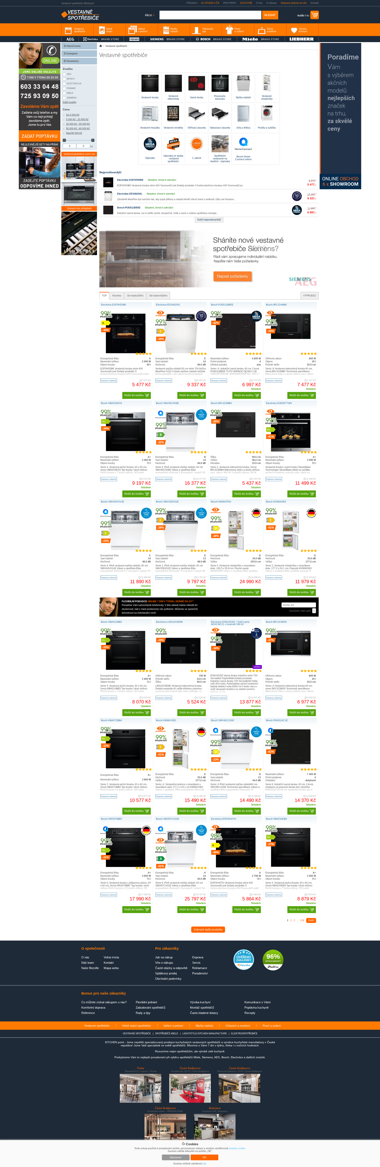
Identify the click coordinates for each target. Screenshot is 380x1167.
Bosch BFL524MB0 (276, 304)
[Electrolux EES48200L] (108, 200)
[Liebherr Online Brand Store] (301, 39)
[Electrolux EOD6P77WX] (291, 451)
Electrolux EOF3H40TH (223, 819)
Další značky (69, 102)
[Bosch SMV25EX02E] (181, 549)
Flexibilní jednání (146, 1002)
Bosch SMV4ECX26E (222, 720)
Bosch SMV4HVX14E (112, 501)
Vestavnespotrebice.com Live (79, 154)
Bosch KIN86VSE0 (166, 720)
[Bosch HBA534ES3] (125, 450)
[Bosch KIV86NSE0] (290, 549)
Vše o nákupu (164, 962)
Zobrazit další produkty (208, 929)
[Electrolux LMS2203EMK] (180, 669)
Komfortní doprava (93, 1007)
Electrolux (74, 83)
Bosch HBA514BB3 (111, 622)
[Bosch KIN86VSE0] (180, 768)
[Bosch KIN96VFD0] (236, 549)
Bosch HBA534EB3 (276, 819)
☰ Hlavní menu (72, 46)
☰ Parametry (71, 61)
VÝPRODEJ (309, 295)
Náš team (87, 962)
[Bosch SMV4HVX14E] (125, 549)
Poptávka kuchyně (256, 1007)
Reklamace (199, 968)
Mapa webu (111, 968)
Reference (88, 1013)
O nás (259, 3)
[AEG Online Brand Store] (70, 39)
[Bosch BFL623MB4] (236, 436)
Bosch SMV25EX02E (167, 501)
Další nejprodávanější (209, 219)
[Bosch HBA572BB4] (125, 767)
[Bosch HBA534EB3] (291, 866)
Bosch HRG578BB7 (111, 819)
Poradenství (200, 973)
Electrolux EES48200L (129, 193)
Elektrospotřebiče (244, 1033)
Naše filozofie (90, 968)
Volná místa (111, 957)
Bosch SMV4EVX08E (167, 403)
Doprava (197, 957)
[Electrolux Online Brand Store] (101, 39)
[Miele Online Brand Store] (261, 39)
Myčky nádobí (204, 1025)
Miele (70, 93)
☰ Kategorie (71, 53)
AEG (69, 74)
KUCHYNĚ (246, 3)
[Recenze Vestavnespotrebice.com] (243, 969)
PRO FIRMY (229, 3)
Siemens (71, 98)
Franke (71, 88)
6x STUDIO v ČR (210, 3)
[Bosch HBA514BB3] (125, 669)
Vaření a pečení (173, 1025)
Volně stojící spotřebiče (136, 1025)
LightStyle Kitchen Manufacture (204, 1033)
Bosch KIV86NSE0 (276, 501)
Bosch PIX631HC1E (277, 720)
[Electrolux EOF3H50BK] (108, 186)
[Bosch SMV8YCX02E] (180, 866)
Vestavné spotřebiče (97, 1025)
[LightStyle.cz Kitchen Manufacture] (79, 234)
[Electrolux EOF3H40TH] (236, 866)
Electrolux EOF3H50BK (130, 180)
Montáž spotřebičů (202, 1007)
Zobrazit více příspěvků (79, 208)
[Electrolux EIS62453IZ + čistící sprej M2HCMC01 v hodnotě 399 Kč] (236, 669)
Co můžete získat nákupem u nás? (104, 1002)
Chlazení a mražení (238, 1025)
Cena (66, 109)
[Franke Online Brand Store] (134, 39)
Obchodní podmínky (168, 978)
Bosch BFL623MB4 (221, 403)
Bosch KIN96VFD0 (221, 501)
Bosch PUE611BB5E (129, 207)
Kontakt (315, 3)
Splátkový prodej (166, 973)
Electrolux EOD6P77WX (279, 403)
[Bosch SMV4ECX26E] (236, 768)
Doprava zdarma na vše (294, 3)
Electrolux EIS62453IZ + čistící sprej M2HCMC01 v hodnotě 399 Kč (230, 623)
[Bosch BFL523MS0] (291, 655)
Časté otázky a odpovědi (171, 968)
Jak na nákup (164, 957)
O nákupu (271, 3)
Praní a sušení (272, 1025)
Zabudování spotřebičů (150, 1007)
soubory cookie (237, 1148)
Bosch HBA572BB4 (111, 720)
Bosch (71, 79)
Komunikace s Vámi (257, 1002)
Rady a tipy (143, 1013)
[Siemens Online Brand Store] (167, 39)
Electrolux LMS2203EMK (169, 622)
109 (302, 920)
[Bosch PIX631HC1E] (291, 763)
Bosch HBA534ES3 (111, 403)
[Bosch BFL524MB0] (291, 338)
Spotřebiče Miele (166, 1033)
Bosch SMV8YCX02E (167, 819)
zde (204, 1163)
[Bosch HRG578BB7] (125, 866)
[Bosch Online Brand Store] (213, 39)
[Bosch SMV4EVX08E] (181, 451)
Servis (196, 962)
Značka (68, 68)
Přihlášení (191, 3)
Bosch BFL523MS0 (276, 622)
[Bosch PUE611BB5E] (108, 214)
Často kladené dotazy (204, 1013)
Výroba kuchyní (200, 1002)
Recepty (249, 1013)
